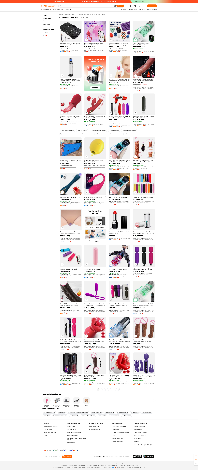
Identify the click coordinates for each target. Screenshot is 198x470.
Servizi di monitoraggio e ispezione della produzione (76, 439)
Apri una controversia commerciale (120, 432)
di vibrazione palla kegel (49, 412)
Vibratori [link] (104, 14)
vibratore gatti (75, 415)
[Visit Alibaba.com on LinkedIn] (138, 445)
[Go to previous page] (95, 389)
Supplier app (101, 456)
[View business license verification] (113, 467)
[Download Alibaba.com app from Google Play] (148, 456)
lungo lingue (62, 412)
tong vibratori (47, 415)
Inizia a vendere (138, 429)
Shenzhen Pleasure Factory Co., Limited (93, 124)
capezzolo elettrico (115, 130)
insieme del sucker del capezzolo (99, 130)
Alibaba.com (128, 456)
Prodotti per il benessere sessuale (85, 14)
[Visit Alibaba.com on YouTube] (148, 445)
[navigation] (49, 202)
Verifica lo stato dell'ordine (140, 432)
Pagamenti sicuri (71, 426)
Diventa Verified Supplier (140, 435)
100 (116, 389)
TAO (111, 463)
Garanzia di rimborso (71, 429)
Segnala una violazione (117, 441)
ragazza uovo (136, 412)
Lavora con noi (47, 435)
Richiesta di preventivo (94, 429)
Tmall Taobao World (91, 463)
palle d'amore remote (123, 412)
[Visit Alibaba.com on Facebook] (135, 445)
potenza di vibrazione (147, 412)
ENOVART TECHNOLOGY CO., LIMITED (93, 50)
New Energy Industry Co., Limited (68, 123)
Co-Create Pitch (48, 429)
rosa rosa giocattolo (82, 130)
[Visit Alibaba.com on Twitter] (141, 445)
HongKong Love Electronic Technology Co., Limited (144, 88)
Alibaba (61, 14)
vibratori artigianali (115, 415)
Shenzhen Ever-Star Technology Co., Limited (119, 125)
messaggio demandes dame (61, 415)
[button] (115, 6)
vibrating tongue (127, 415)
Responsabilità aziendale (50, 432)
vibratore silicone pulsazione (88, 415)
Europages (121, 463)
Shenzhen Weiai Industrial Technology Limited (95, 167)
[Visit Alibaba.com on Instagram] (145, 445)
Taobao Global (105, 463)
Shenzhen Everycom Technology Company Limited (144, 51)
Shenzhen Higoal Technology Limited (118, 50)
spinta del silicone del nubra (68, 130)
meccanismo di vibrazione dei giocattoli (70, 134)
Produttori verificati (94, 426)
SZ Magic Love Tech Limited (66, 87)
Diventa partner (138, 438)
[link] (196, 455)
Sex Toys (98, 14)
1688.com (83, 463)
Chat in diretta (115, 429)
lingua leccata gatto (102, 134)
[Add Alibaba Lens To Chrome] (67, 456)
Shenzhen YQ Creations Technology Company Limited (144, 124)
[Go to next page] (119, 389)
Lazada (99, 463)
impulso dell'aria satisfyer (117, 134)
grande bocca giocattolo (132, 134)
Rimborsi (114, 435)
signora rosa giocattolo (89, 134)
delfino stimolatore (110, 412)
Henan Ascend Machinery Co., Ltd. (68, 167)
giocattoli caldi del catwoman (129, 130)
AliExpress (76, 463)
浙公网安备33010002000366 (124, 467)
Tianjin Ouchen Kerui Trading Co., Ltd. (69, 50)
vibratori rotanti (102, 415)
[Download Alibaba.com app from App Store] (137, 456)
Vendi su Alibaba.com (139, 426)
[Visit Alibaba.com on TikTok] (151, 445)
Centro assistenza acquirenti (119, 426)
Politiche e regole (71, 442)
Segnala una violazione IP (118, 438)
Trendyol (115, 463)
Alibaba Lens (52, 456)
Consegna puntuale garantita (74, 432)
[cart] (135, 6)
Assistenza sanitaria (69, 14)
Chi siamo (46, 423)
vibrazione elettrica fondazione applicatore (78, 412)
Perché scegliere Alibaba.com (51, 426)
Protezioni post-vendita (72, 435)
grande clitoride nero (97, 412)
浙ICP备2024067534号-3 (138, 467)
